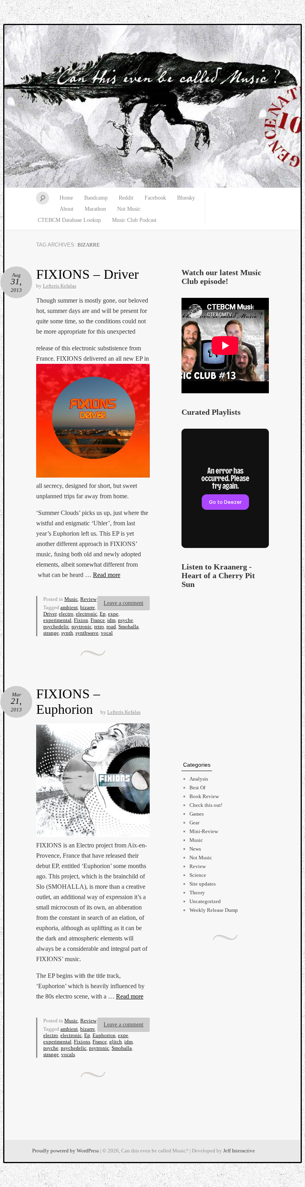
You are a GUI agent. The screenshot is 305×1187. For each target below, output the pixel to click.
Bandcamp (96, 198)
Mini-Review (203, 831)
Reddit (126, 198)
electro (66, 614)
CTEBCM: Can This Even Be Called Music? (152, 106)
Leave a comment (123, 603)
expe (113, 614)
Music (71, 599)
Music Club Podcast (134, 220)
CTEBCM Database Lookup (69, 220)
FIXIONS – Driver (87, 274)
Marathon (95, 209)
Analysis (198, 779)
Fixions (82, 1042)
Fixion (81, 620)
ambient (69, 607)
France (98, 620)
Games (196, 814)
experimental (57, 620)
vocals (68, 1054)
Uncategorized (205, 901)
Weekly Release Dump (213, 910)
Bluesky (186, 198)
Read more (106, 574)
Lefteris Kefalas (59, 286)
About (66, 209)
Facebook (155, 198)
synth (67, 633)
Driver (49, 614)
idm (111, 620)
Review (88, 599)
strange (51, 633)
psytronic (81, 626)
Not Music (129, 209)
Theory (197, 893)
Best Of (197, 788)
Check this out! (205, 805)
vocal (107, 633)
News (195, 849)
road (111, 626)
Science (197, 875)
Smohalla (128, 626)
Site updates (202, 884)
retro (99, 626)
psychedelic (56, 626)
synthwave (86, 633)
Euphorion (104, 1035)
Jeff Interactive (239, 1151)
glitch (115, 1042)
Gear (194, 823)
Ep (103, 614)
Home (66, 198)
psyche (125, 620)
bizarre (87, 607)
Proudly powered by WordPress (65, 1151)
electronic (86, 614)
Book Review (204, 796)
